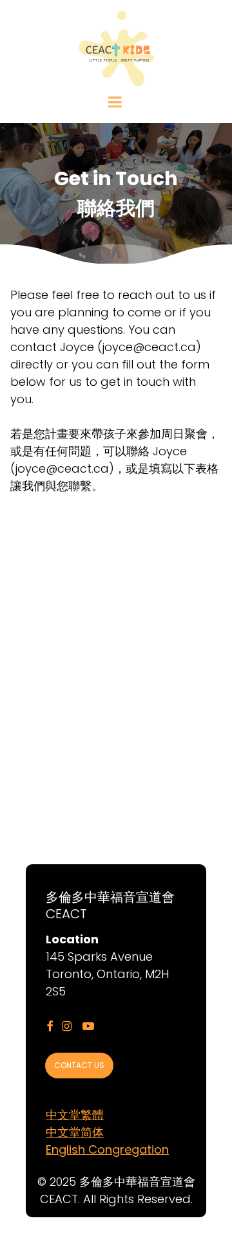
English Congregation (107, 1149)
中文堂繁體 (75, 1115)
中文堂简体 (75, 1132)
